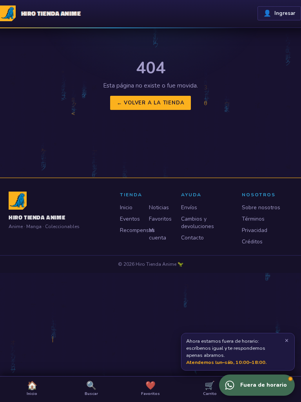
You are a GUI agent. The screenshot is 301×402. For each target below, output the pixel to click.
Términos (253, 219)
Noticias (159, 207)
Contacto (192, 237)
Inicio (126, 207)
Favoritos (160, 219)
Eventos (130, 219)
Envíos (189, 207)
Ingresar (279, 13)
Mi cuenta (157, 234)
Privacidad (254, 230)
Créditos (252, 241)
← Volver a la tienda (151, 102)
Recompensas (131, 230)
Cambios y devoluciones (197, 222)
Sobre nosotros (261, 207)
